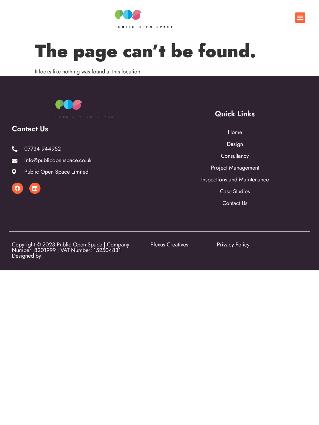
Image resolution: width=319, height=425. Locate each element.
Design (235, 144)
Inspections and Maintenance (235, 179)
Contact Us (234, 203)
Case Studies (235, 191)
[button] (300, 17)
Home (235, 132)
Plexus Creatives (169, 245)
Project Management (235, 168)
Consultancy (235, 156)
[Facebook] (17, 188)
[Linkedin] (34, 188)
